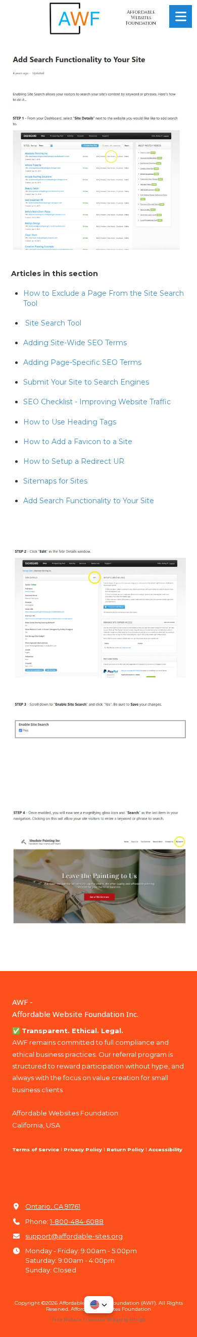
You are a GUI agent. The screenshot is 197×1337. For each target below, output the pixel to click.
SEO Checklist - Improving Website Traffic (97, 401)
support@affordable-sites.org (74, 1236)
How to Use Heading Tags (69, 421)
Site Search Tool (53, 323)
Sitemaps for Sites (55, 481)
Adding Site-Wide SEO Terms (75, 342)
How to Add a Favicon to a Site (77, 441)
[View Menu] (180, 16)
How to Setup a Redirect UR (73, 461)
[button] (98, 1304)
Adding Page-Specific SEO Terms (82, 362)
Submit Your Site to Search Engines (86, 382)
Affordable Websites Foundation (141, 17)
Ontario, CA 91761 (52, 1206)
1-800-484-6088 (77, 1221)
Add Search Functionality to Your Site (88, 500)
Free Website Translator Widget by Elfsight (98, 1319)
